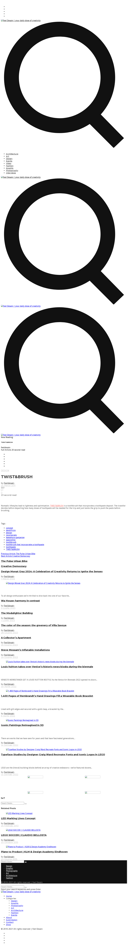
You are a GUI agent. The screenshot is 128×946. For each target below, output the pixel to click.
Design (9, 158)
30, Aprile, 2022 (8, 686)
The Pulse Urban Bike (18, 554)
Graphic (10, 168)
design (9, 533)
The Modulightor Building (17, 613)
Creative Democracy (15, 556)
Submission (11, 920)
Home (9, 896)
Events (9, 161)
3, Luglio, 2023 (8, 608)
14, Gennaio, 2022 (9, 745)
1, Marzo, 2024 (8, 579)
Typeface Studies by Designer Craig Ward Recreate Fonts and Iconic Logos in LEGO (53, 754)
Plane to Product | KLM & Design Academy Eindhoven (34, 851)
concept (9, 528)
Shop (8, 924)
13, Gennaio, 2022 (9, 774)
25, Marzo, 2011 (8, 485)
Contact (10, 922)
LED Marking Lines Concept (18, 818)
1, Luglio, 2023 (8, 620)
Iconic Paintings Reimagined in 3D (22, 725)
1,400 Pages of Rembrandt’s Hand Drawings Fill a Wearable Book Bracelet (47, 695)
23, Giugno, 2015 (9, 859)
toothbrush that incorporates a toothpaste (25, 544)
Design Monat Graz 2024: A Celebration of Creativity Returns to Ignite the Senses (51, 571)
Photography (12, 170)
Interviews (11, 173)
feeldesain (9, 483)
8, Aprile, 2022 (8, 716)
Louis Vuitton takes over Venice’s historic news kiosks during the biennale (47, 666)
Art (7, 156)
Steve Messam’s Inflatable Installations (25, 649)
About (9, 917)
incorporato (11, 535)
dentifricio (11, 530)
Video (8, 163)
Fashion (9, 166)
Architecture (12, 154)
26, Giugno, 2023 (9, 645)
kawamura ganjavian (15, 537)
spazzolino (11, 540)
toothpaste (11, 547)
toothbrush (11, 542)
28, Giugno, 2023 (9, 632)
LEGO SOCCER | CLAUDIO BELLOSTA (23, 835)
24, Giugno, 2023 (9, 657)
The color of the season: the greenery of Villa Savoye (33, 625)
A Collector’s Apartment (16, 637)
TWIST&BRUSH (57, 506)
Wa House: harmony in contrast (20, 600)
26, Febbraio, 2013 (9, 826)
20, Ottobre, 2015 (9, 842)
